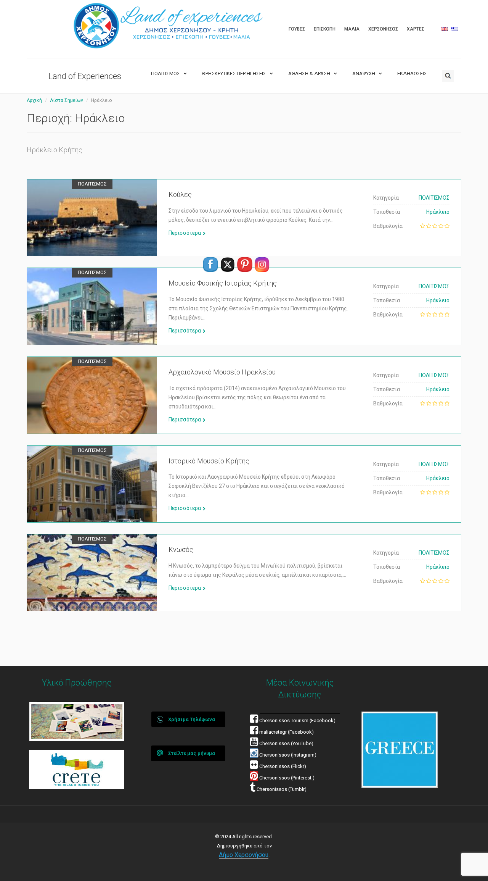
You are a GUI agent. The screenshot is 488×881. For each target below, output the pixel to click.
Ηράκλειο (437, 212)
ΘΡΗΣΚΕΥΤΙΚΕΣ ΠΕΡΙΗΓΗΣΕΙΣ (234, 73)
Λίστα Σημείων (66, 100)
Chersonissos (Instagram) (287, 755)
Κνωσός (181, 549)
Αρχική (34, 100)
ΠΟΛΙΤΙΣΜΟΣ (165, 73)
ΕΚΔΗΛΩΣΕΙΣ (412, 73)
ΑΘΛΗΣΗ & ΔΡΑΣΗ (309, 73)
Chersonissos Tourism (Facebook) (297, 720)
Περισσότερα (185, 233)
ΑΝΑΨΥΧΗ (363, 73)
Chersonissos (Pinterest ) (287, 778)
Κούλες (180, 194)
